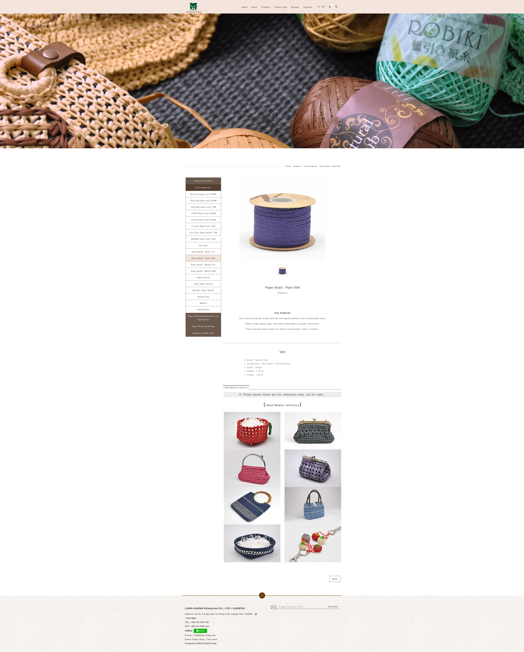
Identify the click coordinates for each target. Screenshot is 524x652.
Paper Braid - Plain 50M (330, 166)
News (254, 7)
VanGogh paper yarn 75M (203, 207)
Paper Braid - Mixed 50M (203, 271)
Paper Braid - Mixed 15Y (203, 265)
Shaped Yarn (203, 297)
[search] (337, 7)
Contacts (308, 7)
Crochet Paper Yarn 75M (203, 226)
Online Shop (281, 7)
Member (295, 7)
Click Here (211, 639)
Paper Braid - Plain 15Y (203, 252)
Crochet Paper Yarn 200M (203, 220)
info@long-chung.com (205, 635)
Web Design (211, 643)
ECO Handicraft (310, 166)
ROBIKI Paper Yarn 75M (203, 239)
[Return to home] (193, 8)
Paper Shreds (203, 277)
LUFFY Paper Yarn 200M (203, 213)
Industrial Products (203, 181)
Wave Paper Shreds (203, 284)
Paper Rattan (203, 309)
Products (265, 7)
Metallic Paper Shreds (203, 290)
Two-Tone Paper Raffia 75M (203, 233)
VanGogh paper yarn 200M (203, 200)
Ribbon (203, 303)
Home (288, 166)
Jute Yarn (203, 245)
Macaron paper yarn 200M (203, 194)
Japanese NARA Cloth (203, 333)
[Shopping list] (330, 6)
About (244, 7)
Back (335, 579)
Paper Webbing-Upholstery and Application (203, 318)
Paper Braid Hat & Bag (203, 326)
